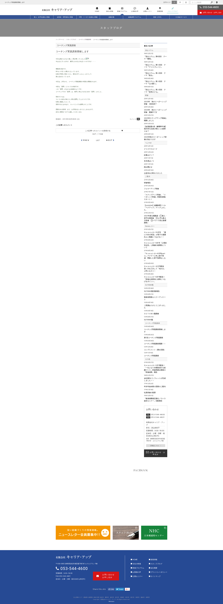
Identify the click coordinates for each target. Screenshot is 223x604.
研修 (146, 95)
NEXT (109, 140)
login (216, 2)
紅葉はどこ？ (149, 155)
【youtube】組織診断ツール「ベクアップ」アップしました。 (155, 207)
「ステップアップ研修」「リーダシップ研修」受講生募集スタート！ (155, 197)
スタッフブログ (156, 564)
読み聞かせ (148, 167)
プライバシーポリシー (159, 572)
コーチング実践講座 (152, 323)
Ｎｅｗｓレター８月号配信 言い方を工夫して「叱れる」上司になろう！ (155, 268)
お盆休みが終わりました (153, 173)
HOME (135, 559)
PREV (86, 140)
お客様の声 (137, 572)
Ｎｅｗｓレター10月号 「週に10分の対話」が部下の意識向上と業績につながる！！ (155, 234)
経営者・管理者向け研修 (65, 17)
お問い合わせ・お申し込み (212, 12)
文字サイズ (167, 2)
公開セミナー (138, 576)
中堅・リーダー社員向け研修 (88, 17)
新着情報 (154, 559)
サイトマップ (156, 576)
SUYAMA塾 (149, 285)
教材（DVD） (157, 17)
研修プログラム (138, 568)
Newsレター (149, 226)
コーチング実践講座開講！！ (155, 344)
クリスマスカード (150, 149)
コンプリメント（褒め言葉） (155, 350)
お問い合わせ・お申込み (157, 453)
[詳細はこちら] (155, 445)
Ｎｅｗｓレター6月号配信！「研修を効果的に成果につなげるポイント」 (155, 279)
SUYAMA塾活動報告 (152, 291)
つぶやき (148, 143)
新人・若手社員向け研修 (42, 17)
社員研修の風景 (150, 392)
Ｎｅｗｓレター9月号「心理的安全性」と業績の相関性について (155, 245)
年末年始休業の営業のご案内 (155, 386)
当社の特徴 (137, 564)
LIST (98, 140)
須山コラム (149, 50)
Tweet (120, 589)
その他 (147, 359)
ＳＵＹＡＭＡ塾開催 (151, 314)
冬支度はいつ (149, 161)
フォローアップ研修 (151, 189)
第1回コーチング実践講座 (153, 338)
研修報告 (147, 183)
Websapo (111, 601)
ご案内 (147, 176)
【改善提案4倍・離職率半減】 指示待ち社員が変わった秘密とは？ (155, 128)
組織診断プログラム (134, 17)
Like (112, 589)
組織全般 (111, 17)
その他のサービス (181, 17)
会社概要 (154, 568)
